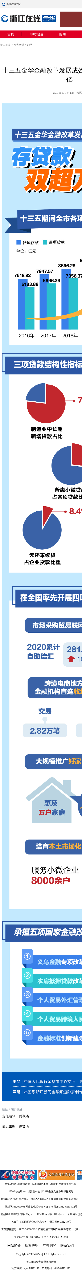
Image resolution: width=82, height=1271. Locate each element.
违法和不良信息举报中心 (18, 1175)
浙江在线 (5, 44)
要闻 (62, 34)
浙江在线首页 (4, 4)
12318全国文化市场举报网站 (58, 1191)
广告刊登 (49, 1245)
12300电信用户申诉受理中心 (24, 1191)
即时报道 (36, 34)
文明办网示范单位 (57, 1175)
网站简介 (14, 1245)
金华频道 (19, 44)
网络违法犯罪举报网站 (17, 1184)
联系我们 (67, 1245)
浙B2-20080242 (39, 1199)
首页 (10, 34)
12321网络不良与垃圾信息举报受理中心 (54, 1184)
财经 (29, 44)
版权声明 (31, 1245)
